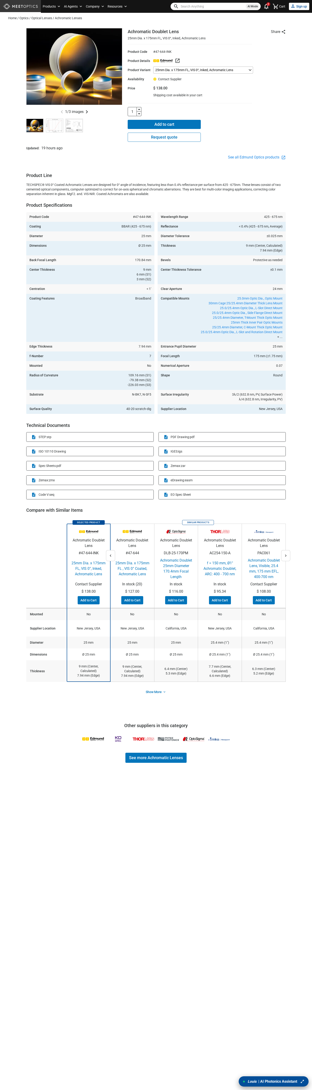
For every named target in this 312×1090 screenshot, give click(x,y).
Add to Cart (88, 600)
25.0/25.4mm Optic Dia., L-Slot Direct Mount (251, 308)
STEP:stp (45, 437)
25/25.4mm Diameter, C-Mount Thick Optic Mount (247, 327)
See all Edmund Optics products (254, 157)
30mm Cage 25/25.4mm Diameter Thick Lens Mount (246, 303)
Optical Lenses (41, 18)
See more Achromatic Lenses (156, 757)
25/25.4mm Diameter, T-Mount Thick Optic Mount (248, 317)
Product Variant (139, 70)
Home (12, 18)
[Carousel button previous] (62, 112)
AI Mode (253, 6)
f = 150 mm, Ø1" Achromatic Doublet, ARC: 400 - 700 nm (220, 568)
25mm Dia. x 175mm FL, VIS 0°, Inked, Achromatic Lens (88, 568)
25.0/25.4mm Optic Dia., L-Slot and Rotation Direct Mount (242, 332)
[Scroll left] (110, 555)
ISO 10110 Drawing (52, 451)
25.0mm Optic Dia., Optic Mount (260, 298)
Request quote (164, 137)
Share (275, 31)
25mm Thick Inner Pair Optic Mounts (257, 322)
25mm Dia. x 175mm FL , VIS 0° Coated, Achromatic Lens (132, 568)
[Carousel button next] (87, 112)
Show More (154, 692)
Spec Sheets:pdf (50, 466)
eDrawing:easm (182, 480)
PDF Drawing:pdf (183, 437)
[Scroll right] (285, 555)
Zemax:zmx (47, 480)
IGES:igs (176, 451)
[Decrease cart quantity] (139, 114)
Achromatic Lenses (68, 18)
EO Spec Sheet (181, 494)
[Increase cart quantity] (139, 109)
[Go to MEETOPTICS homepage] (20, 6)
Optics (24, 18)
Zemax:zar (178, 466)
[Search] (176, 6)
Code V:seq (46, 494)
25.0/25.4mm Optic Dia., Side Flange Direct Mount (247, 313)
